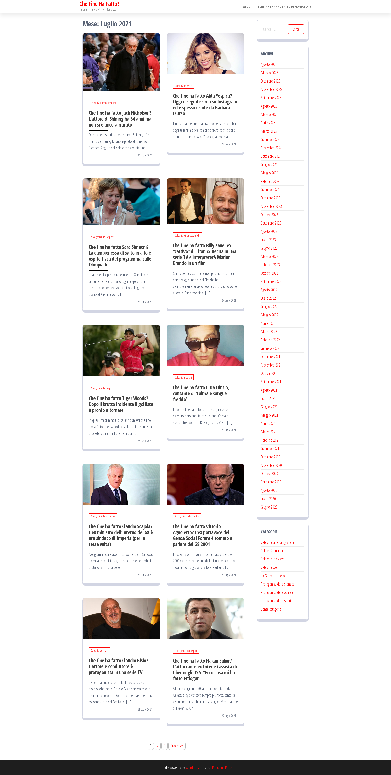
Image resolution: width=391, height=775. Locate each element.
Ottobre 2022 (269, 273)
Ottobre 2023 (269, 214)
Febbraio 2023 (270, 265)
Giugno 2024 (269, 164)
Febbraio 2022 (270, 340)
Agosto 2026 (269, 64)
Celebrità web (269, 567)
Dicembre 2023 (270, 198)
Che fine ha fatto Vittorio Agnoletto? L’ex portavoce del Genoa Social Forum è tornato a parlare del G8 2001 (202, 535)
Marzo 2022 (269, 331)
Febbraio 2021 (270, 440)
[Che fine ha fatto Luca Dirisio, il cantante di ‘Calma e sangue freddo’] (205, 345)
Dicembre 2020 (270, 457)
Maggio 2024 (269, 173)
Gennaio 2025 (270, 139)
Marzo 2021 (269, 432)
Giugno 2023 (269, 248)
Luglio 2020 (268, 498)
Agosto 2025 (269, 106)
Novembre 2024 (271, 148)
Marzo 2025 (269, 131)
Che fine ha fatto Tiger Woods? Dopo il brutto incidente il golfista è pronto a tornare (121, 404)
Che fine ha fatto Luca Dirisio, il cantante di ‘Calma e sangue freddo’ (203, 393)
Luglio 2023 (268, 239)
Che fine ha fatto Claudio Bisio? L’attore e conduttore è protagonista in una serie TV (118, 666)
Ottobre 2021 (269, 373)
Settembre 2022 (271, 281)
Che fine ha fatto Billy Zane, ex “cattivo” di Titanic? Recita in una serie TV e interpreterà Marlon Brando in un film (204, 254)
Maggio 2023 (269, 256)
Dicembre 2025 (270, 81)
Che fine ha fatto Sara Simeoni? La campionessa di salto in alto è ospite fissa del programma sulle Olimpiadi (120, 255)
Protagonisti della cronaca (277, 584)
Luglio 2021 (268, 398)
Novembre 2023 (271, 206)
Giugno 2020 (269, 507)
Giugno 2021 (269, 407)
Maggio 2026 (269, 72)
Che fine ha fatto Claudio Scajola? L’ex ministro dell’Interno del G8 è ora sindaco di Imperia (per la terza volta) (121, 535)
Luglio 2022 (268, 298)
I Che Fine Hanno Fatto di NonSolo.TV (285, 6)
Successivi (177, 746)
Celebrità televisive (184, 86)
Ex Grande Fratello (273, 575)
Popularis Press (222, 767)
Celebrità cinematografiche (103, 103)
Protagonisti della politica (103, 516)
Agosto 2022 (269, 290)
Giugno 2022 (269, 306)
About (247, 6)
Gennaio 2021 (270, 448)
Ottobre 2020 (269, 473)
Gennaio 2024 (270, 189)
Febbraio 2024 (270, 181)
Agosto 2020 (269, 490)
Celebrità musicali (183, 377)
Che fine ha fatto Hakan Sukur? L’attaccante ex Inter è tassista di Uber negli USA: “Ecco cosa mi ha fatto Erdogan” (205, 669)
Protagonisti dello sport (102, 237)
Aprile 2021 (268, 423)
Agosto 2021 (269, 390)
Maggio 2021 (269, 415)
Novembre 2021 (271, 365)
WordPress (193, 767)
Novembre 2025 (271, 89)
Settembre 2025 (271, 97)
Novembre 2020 (271, 465)
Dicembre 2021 (270, 356)
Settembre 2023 (271, 223)
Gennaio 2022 (270, 348)
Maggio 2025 (269, 114)
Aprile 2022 (268, 323)
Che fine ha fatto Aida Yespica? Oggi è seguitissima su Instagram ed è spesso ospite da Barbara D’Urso (205, 104)
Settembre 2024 (271, 156)
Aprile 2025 (268, 122)
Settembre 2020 (271, 482)
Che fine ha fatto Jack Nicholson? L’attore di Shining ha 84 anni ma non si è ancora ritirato (120, 118)
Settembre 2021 (271, 381)
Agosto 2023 (269, 231)
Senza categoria (271, 609)
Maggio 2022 (269, 315)
